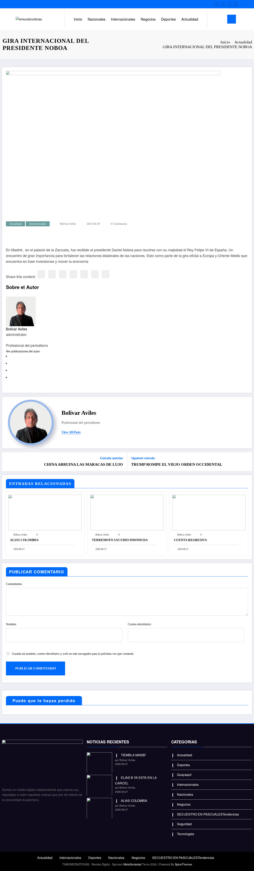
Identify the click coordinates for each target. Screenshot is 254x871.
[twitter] (52, 274)
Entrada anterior (111, 458)
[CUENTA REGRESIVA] (208, 512)
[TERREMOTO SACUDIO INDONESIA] (127, 512)
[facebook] (41, 274)
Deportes (168, 19)
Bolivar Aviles (68, 223)
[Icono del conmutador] (231, 19)
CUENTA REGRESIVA (190, 540)
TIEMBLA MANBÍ (133, 755)
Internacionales (123, 19)
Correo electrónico (139, 624)
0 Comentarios (119, 223)
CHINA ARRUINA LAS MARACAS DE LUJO (83, 464)
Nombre (11, 624)
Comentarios (14, 584)
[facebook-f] (216, 4)
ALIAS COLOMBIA (24, 540)
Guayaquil (184, 774)
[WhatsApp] (95, 274)
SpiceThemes (183, 864)
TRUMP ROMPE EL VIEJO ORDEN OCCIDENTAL (176, 464)
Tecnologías (185, 834)
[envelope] (73, 274)
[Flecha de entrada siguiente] (246, 461)
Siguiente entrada (143, 458)
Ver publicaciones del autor (23, 351)
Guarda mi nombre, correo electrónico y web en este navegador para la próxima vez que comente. (73, 653)
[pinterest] (84, 274)
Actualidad (189, 19)
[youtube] (235, 4)
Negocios (148, 19)
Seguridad (184, 824)
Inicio (78, 19)
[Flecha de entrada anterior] (7, 461)
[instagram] (229, 4)
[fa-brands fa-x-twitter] (222, 4)
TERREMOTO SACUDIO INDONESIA (120, 540)
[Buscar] (214, 19)
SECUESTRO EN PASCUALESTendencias (208, 814)
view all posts (71, 432)
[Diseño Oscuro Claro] (221, 19)
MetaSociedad (132, 864)
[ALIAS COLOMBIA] (45, 512)
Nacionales (96, 19)
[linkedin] (62, 274)
